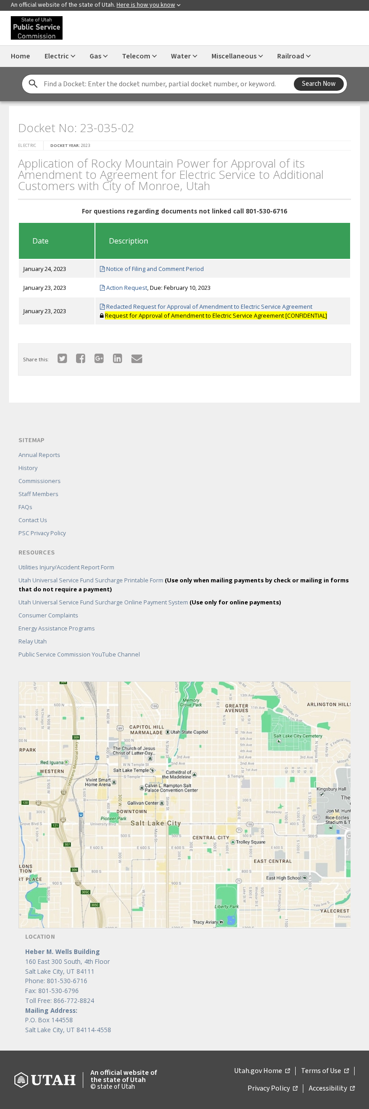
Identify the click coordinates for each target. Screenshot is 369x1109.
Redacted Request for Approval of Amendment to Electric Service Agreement (208, 306)
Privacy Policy (272, 1089)
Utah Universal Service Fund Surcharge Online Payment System (149, 602)
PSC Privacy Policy (42, 533)
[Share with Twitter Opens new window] (62, 357)
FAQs (25, 507)
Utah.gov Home (262, 1071)
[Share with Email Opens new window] (136, 357)
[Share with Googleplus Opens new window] (99, 357)
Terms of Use (325, 1071)
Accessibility (332, 1089)
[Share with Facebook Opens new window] (81, 357)
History (27, 468)
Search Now (319, 84)
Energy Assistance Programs (56, 628)
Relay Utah (32, 641)
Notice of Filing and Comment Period (154, 269)
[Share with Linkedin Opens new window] (117, 357)
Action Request (126, 288)
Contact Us (32, 520)
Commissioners (39, 481)
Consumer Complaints (48, 615)
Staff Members (38, 494)
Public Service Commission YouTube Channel (79, 654)
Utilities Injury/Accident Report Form (66, 567)
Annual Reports (39, 455)
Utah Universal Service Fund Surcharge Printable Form (183, 584)
